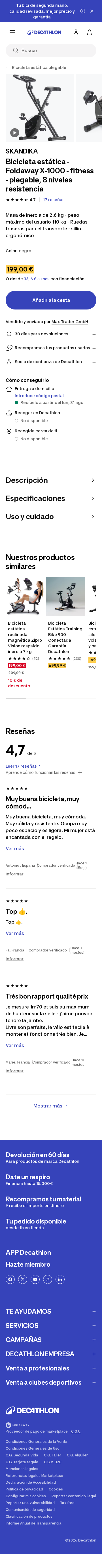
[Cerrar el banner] (91, 11)
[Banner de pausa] (82, 11)
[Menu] (12, 32)
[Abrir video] (14, 132)
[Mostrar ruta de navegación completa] (8, 67)
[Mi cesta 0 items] (89, 32)
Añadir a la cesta (51, 300)
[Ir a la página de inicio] (44, 32)
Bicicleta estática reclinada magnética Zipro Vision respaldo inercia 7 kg (25, 637)
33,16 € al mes (37, 279)
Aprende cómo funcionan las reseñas (40, 772)
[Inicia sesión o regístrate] (76, 32)
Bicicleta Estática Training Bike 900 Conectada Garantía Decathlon (65, 637)
